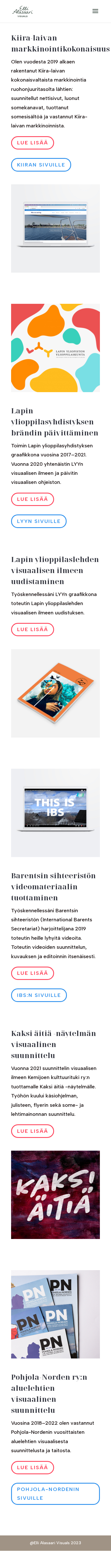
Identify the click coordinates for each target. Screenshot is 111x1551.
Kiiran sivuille (41, 165)
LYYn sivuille (39, 521)
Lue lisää (32, 143)
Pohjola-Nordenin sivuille (48, 1493)
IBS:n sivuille (39, 995)
